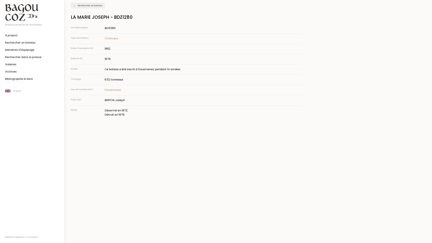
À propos (11, 35)
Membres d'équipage (19, 50)
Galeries (10, 64)
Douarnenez (113, 90)
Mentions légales (14, 237)
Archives (11, 72)
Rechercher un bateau (20, 43)
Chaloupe (111, 38)
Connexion (32, 237)
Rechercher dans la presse (23, 57)
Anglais (17, 90)
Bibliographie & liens (19, 79)
